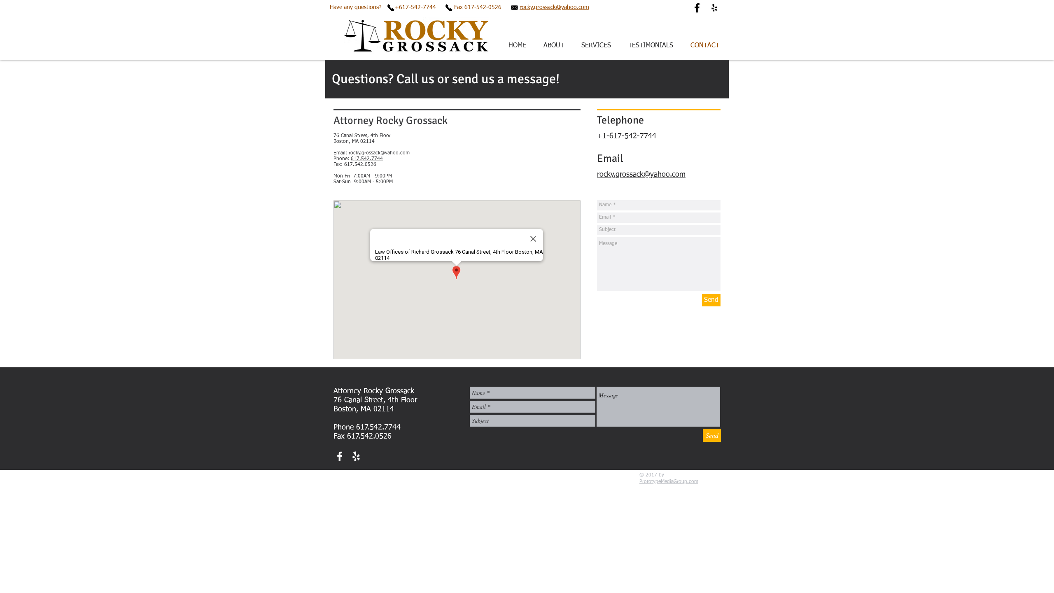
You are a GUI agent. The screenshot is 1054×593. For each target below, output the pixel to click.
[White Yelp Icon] (356, 456)
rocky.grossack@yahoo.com (554, 7)
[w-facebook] (339, 456)
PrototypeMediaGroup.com (668, 481)
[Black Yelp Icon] (714, 8)
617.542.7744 (367, 158)
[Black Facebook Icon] (697, 8)
